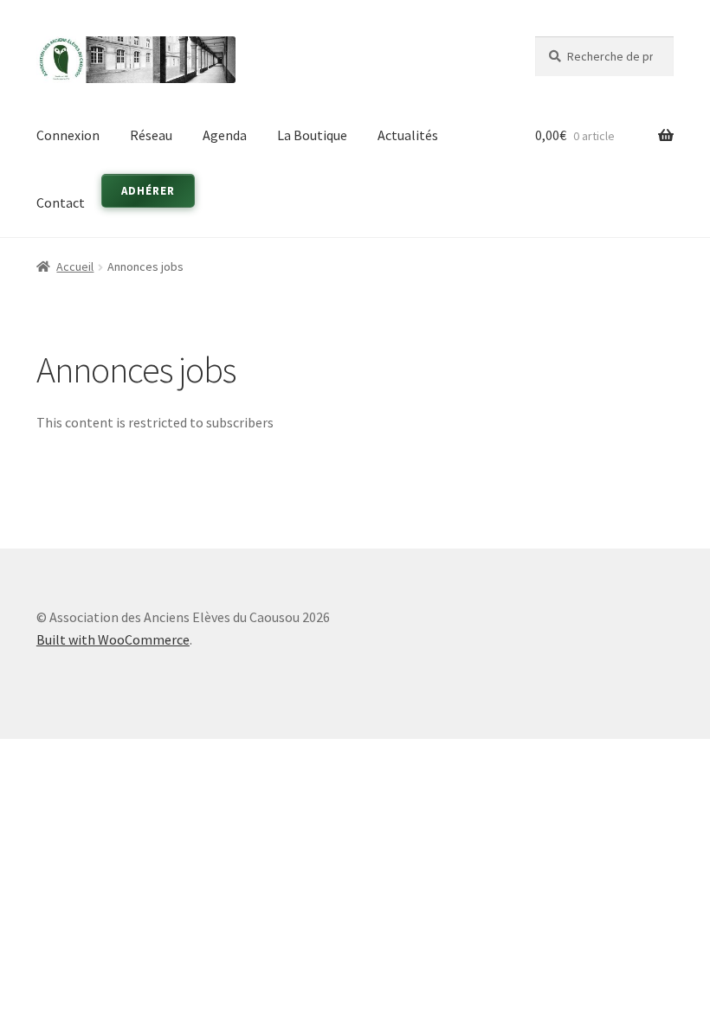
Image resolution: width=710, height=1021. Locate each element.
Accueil (75, 266)
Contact (60, 202)
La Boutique (312, 135)
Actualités (408, 135)
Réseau (151, 135)
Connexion (68, 135)
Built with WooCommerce (113, 639)
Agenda (225, 135)
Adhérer (148, 190)
